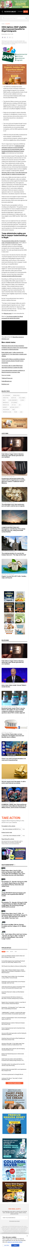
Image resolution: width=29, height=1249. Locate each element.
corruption (5, 397)
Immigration (6, 402)
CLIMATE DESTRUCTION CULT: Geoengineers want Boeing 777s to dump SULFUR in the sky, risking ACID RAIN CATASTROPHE (13, 530)
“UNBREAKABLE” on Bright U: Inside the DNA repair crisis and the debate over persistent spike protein (13, 1013)
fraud (4, 400)
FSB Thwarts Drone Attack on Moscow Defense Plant (14, 966)
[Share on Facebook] (7, 37)
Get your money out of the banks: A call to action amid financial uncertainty (14, 782)
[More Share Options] (12, 37)
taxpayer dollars (7, 412)
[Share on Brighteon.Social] (3, 37)
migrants (5, 407)
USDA (21, 412)
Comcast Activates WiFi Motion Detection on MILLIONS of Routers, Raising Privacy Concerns (12, 997)
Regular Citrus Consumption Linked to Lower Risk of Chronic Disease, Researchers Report (14, 1003)
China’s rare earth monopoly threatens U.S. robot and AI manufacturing (14, 759)
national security (14, 407)
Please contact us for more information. (10, 843)
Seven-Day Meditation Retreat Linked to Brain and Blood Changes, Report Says (13, 956)
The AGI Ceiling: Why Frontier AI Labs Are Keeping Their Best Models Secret (13, 1049)
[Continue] (26, 1217)
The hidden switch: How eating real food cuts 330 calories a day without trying (13, 1065)
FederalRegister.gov (7, 381)
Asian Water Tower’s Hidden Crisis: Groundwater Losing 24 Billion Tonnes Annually (13, 977)
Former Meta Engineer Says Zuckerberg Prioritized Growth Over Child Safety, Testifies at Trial (13, 961)
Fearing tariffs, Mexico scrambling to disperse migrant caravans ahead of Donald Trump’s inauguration (13, 360)
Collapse (7, 23)
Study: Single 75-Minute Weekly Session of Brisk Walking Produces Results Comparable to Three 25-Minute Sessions (13, 971)
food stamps (22, 397)
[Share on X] (10, 37)
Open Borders (6, 409)
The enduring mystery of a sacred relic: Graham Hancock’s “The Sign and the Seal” (14, 554)
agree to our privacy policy (14, 1242)
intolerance (14, 402)
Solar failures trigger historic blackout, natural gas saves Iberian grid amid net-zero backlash (13, 455)
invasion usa (6, 404)
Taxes (13, 409)
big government (6, 395)
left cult (14, 404)
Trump (15, 412)
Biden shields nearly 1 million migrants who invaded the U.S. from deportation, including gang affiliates (14, 354)
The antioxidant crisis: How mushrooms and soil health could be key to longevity (13, 505)
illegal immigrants (13, 400)
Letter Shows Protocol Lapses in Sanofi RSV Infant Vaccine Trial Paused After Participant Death (13, 987)
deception (13, 397)
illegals (22, 400)
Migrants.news (8, 313)
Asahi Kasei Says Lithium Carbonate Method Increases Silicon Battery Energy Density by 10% (13, 1059)
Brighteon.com (5, 384)
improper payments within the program (12, 276)
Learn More (6, 1245)
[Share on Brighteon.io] (5, 37)
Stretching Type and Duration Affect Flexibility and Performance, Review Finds (13, 1039)
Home (3, 23)
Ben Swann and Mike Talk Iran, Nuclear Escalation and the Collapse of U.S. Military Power (14, 926)
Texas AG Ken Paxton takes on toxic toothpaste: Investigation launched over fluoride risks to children (13, 735)
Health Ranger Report (8, 864)
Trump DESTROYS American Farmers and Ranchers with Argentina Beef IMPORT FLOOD (14, 894)
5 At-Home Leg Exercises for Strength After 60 (12, 1074)
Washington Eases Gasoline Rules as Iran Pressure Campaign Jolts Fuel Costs (13, 982)
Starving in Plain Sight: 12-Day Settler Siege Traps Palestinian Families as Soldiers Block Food (13, 1044)
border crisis (16, 395)
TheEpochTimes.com (7, 378)
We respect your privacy (14, 1221)
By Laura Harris (4, 34)
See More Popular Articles (14, 1083)
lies (19, 404)
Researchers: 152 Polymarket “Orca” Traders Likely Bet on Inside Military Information (13, 1008)
